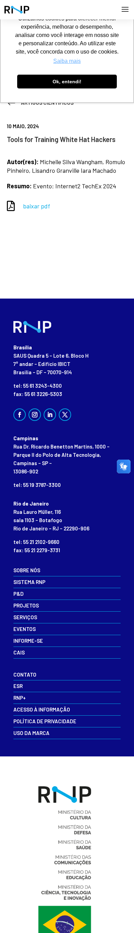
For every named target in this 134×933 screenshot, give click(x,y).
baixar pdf (36, 206)
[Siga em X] (65, 414)
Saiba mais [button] (67, 61)
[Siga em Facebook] (19, 414)
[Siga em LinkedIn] (50, 414)
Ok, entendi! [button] (67, 81)
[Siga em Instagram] (35, 414)
